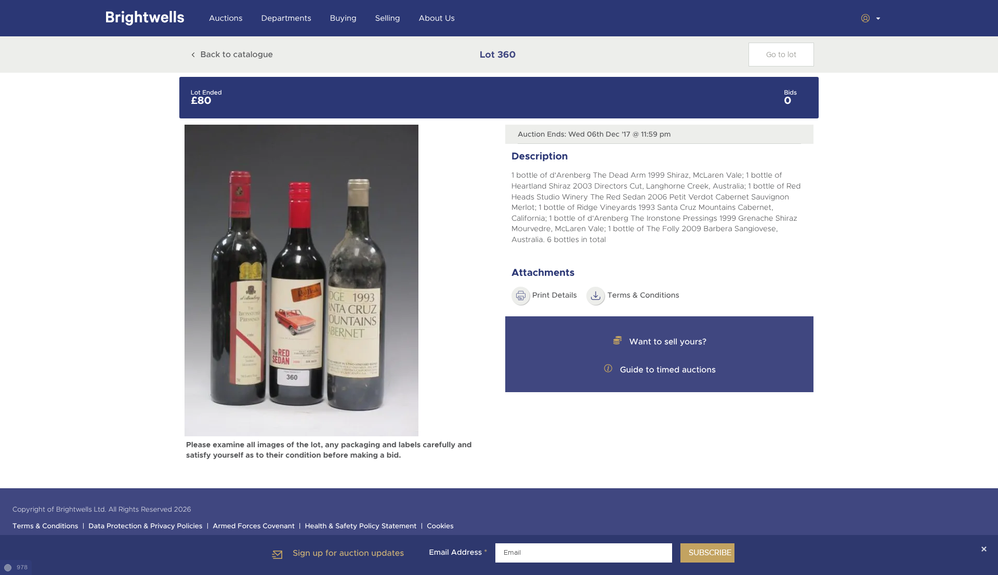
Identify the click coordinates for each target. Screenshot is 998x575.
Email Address (458, 552)
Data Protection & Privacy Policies (145, 526)
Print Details (554, 295)
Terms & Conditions (643, 295)
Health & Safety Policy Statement (361, 526)
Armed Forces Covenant (254, 526)
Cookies (440, 526)
